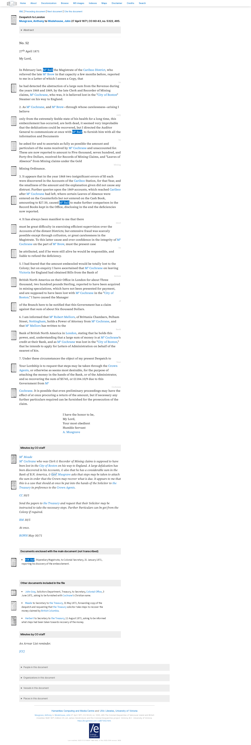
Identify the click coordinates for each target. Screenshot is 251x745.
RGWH (23, 535)
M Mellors (33, 326)
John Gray (30, 592)
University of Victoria (126, 710)
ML (21, 11)
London (71, 333)
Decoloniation (48, 3)
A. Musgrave (71, 432)
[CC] (22, 651)
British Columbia (50, 611)
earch (142, 3)
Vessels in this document (36, 688)
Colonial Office (94, 592)
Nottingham (37, 321)
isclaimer (117, 3)
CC (21, 495)
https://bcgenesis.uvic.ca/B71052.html (94, 721)
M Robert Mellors (62, 317)
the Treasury (51, 503)
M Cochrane (39, 95)
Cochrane (37, 194)
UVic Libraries (107, 710)
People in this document (35, 667)
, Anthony (31, 21)
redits (130, 3)
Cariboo (79, 181)
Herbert (29, 618)
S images (78, 3)
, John (59, 21)
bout (34, 3)
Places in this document (35, 698)
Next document (54, 11)
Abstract (28, 30)
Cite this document (73, 11)
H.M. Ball (29, 560)
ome (23, 3)
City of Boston (107, 95)
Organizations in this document (39, 677)
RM (21, 520)
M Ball (48, 70)
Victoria (24, 272)
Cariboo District (94, 70)
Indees (93, 3)
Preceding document (35, 11)
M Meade (25, 457)
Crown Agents (66, 487)
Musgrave (61, 474)
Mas (104, 3)
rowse (65, 3)
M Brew (48, 74)
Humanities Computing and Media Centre (72, 710)
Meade (28, 603)
